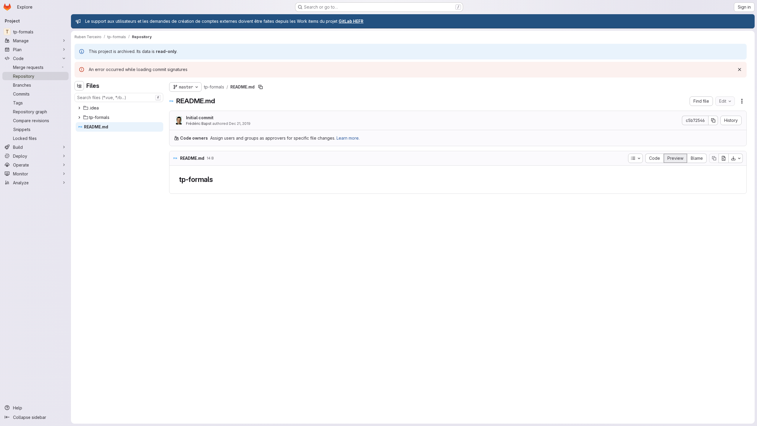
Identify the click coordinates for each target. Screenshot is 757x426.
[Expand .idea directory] (79, 108)
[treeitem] (119, 108)
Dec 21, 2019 (239, 123)
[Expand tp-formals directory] (79, 117)
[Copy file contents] (714, 158)
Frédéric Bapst (198, 123)
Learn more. (348, 138)
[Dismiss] (739, 69)
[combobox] (119, 97)
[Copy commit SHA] (713, 120)
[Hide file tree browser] (79, 86)
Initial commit (199, 117)
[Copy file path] (260, 87)
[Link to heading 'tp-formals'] (217, 179)
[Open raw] (723, 158)
